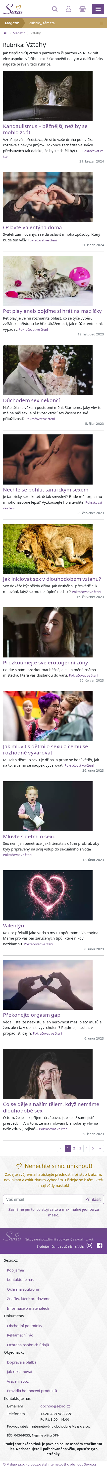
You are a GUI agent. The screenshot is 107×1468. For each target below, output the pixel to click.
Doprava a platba (21, 1362)
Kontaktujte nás (20, 1279)
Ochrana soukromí (23, 1289)
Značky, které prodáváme (28, 1298)
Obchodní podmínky (24, 1325)
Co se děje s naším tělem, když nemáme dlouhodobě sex (51, 1107)
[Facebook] (99, 1246)
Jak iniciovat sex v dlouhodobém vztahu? (52, 578)
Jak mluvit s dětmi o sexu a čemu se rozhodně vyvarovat (45, 749)
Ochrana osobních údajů (28, 1344)
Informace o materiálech (28, 1308)
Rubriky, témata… (43, 23)
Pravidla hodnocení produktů (32, 1390)
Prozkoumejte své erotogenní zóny (45, 662)
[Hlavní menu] (98, 9)
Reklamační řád (20, 1335)
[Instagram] (89, 1246)
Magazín (12, 23)
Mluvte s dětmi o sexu (29, 836)
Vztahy (36, 33)
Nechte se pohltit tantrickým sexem (45, 489)
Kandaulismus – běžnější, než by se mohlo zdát (45, 129)
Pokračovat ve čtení (42, 240)
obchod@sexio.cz (55, 1405)
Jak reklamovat (19, 1371)
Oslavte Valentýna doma (32, 227)
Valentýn (13, 925)
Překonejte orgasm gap (31, 1014)
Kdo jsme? (16, 1270)
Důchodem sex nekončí (31, 400)
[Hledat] (55, 11)
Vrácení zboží (18, 1381)
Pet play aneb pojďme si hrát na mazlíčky (52, 310)
